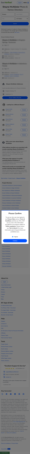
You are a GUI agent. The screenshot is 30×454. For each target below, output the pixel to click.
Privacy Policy (11, 219)
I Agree (15, 236)
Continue (15, 240)
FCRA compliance (11, 226)
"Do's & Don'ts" (13, 228)
